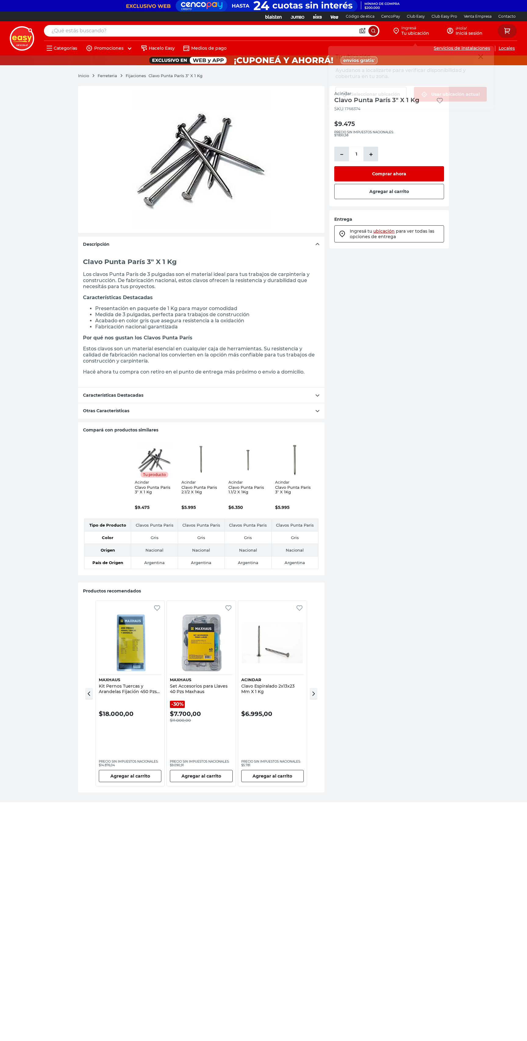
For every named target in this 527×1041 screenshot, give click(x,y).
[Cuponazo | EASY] (263, 60)
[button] (89, 693)
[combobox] (211, 31)
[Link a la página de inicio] (86, 76)
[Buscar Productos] (373, 31)
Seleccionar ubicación (375, 94)
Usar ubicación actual (455, 94)
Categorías (65, 48)
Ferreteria (107, 75)
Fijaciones (136, 75)
